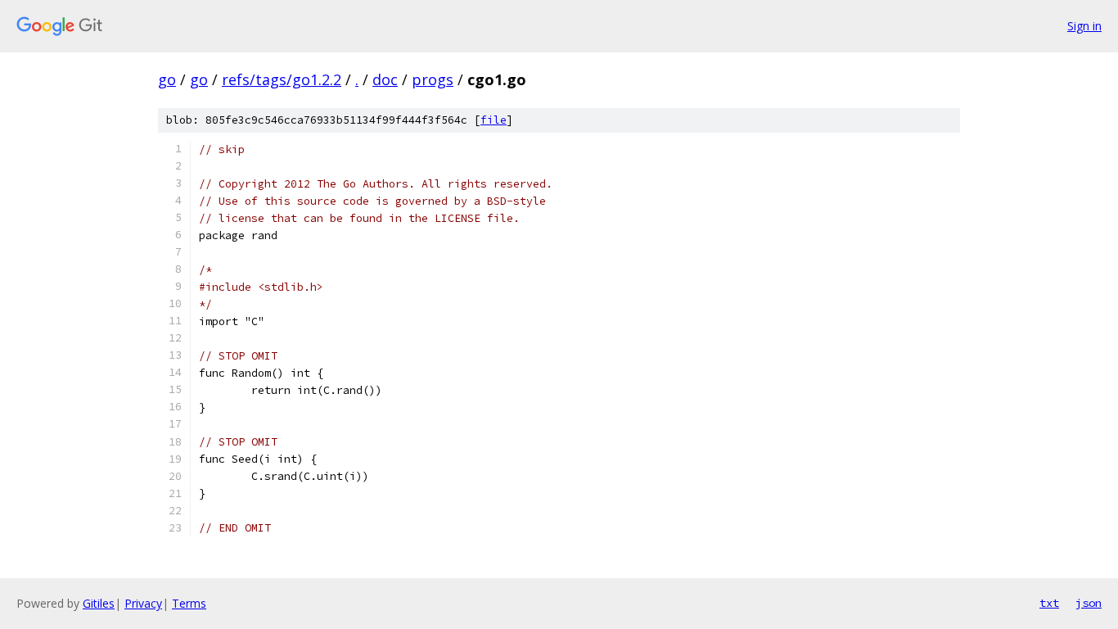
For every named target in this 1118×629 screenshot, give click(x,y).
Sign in (1084, 26)
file (493, 120)
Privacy (143, 603)
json (1088, 602)
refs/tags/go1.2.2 (281, 79)
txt (1049, 602)
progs (432, 79)
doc (385, 79)
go (167, 79)
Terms (189, 603)
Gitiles (99, 603)
